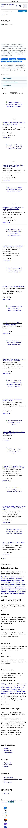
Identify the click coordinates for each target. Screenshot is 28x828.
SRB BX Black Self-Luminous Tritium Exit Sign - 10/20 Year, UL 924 (13, 206)
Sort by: (4, 95)
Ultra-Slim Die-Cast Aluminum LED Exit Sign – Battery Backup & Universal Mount (13, 502)
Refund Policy (8, 750)
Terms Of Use (8, 782)
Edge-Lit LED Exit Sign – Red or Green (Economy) (11, 537)
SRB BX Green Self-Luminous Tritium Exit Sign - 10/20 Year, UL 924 (13, 165)
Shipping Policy (8, 752)
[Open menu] (25, 6)
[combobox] (14, 11)
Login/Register (8, 764)
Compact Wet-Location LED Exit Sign (13, 244)
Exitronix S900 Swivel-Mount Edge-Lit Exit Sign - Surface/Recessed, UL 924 (13, 462)
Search (23, 11)
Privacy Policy (8, 780)
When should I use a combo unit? (11, 734)
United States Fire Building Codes (13, 779)
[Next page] (5, 552)
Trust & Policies (6, 91)
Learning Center (8, 777)
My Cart (6, 766)
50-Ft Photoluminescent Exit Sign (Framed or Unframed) (12, 320)
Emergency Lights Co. (11, 799)
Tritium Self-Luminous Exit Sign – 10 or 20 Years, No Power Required (13, 355)
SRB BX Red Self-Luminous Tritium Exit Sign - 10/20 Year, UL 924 (13, 124)
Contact (6, 748)
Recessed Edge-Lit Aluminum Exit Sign (12, 283)
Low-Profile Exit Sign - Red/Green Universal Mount (12, 396)
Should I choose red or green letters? (12, 732)
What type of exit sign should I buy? (12, 719)
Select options (6, 138)
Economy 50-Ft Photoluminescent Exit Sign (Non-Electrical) (12, 428)
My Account (7, 762)
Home (2, 15)
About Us (6, 793)
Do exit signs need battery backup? (11, 730)
